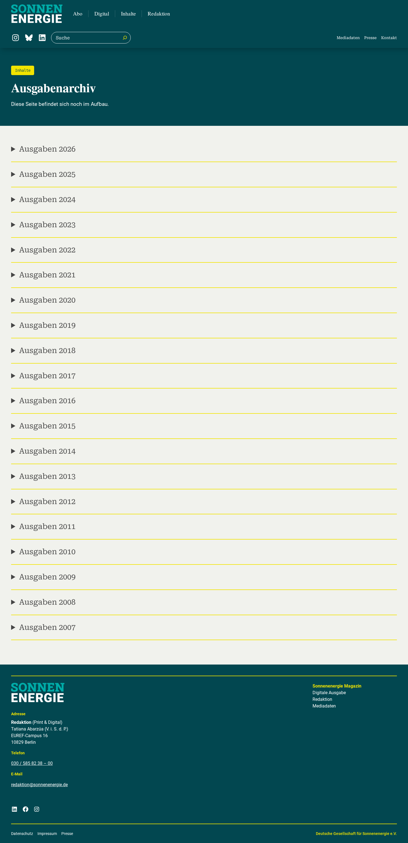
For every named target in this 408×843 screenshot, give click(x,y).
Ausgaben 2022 (47, 250)
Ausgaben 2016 (47, 400)
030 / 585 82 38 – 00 (32, 763)
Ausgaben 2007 (47, 627)
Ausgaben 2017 (47, 375)
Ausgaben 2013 (47, 476)
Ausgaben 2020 (47, 300)
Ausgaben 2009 (47, 577)
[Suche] (124, 37)
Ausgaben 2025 (47, 174)
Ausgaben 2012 (47, 501)
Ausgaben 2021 (47, 274)
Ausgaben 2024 (47, 199)
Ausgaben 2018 (47, 350)
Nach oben (389, 831)
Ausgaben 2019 (47, 325)
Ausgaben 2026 (47, 149)
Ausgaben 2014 (47, 451)
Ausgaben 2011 (47, 526)
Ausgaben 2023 (47, 224)
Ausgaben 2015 (47, 426)
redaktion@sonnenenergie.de (39, 784)
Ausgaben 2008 (47, 602)
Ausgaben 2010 (47, 551)
